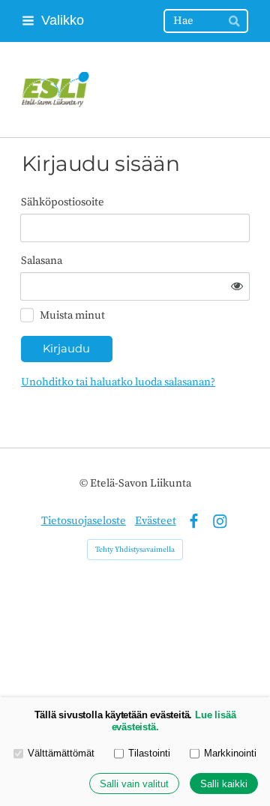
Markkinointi (230, 753)
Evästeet (155, 521)
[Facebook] (194, 521)
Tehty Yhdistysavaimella (135, 549)
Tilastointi (149, 753)
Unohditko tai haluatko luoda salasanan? (118, 382)
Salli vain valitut (134, 784)
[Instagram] (220, 521)
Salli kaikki (224, 784)
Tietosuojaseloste (83, 521)
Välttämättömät (61, 753)
